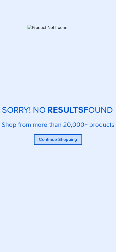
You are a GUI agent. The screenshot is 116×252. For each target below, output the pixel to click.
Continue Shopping (58, 139)
